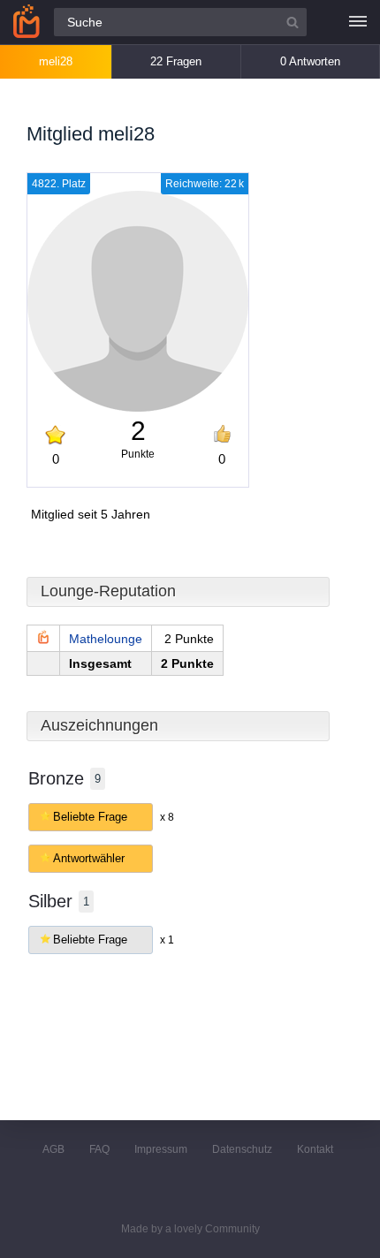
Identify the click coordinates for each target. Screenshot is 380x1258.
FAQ (99, 1149)
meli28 (55, 61)
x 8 (167, 817)
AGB (53, 1149)
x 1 (167, 940)
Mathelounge (105, 639)
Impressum (160, 1149)
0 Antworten (310, 61)
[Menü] (358, 22)
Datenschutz (242, 1149)
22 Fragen (175, 61)
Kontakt (315, 1149)
